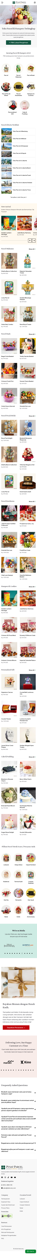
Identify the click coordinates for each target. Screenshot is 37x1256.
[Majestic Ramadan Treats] (28, 261)
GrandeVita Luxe (25, 406)
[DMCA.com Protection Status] (6, 1216)
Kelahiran (6, 881)
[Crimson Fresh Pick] (9, 371)
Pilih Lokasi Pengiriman (19, 43)
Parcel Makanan (18, 76)
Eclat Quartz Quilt (25, 491)
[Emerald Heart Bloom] (9, 795)
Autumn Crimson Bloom (8, 660)
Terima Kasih (18, 881)
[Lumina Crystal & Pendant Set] (28, 708)
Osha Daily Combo (7, 324)
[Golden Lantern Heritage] (8, 223)
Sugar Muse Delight (7, 832)
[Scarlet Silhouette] (28, 822)
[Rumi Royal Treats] (28, 314)
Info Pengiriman (6, 1229)
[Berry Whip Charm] (28, 769)
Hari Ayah (31, 900)
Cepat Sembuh (31, 865)
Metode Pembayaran (7, 1232)
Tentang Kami (5, 1199)
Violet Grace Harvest (8, 406)
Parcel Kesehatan (18, 94)
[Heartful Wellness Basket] (28, 565)
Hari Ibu (6, 900)
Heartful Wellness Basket (25, 576)
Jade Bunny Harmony (24, 233)
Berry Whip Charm (25, 779)
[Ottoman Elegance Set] (28, 454)
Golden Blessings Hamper (25, 298)
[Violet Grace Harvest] (9, 396)
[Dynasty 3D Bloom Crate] (28, 625)
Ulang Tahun (18, 865)
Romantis (18, 900)
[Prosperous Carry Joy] (28, 513)
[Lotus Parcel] (9, 287)
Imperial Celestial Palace (28, 660)
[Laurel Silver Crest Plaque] (9, 735)
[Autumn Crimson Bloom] (9, 650)
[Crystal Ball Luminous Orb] (28, 682)
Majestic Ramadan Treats (26, 272)
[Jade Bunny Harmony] (24, 223)
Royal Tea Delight (6, 438)
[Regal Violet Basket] (9, 346)
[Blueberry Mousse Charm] (9, 769)
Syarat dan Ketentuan (8, 1205)
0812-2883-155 (7, 1185)
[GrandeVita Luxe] (28, 396)
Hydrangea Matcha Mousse (26, 806)
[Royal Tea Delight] (9, 428)
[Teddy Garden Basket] (28, 346)
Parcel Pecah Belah (6, 94)
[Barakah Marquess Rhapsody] (28, 428)
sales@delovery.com (9, 1188)
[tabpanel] (9, 946)
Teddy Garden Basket (27, 356)
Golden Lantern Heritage (6, 233)
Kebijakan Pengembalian (8, 1235)
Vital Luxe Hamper (7, 575)
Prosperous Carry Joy (27, 523)
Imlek (18, 917)
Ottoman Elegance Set (27, 465)
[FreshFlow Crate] (28, 540)
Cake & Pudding (24, 113)
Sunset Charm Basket (26, 381)
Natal (6, 917)
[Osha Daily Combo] (9, 314)
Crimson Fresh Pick (7, 381)
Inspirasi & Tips (5, 1202)
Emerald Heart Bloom (8, 806)
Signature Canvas (7, 692)
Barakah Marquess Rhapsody (26, 439)
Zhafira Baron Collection (9, 271)
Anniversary (31, 917)
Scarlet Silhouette (26, 832)
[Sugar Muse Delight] (9, 822)
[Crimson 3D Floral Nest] (9, 625)
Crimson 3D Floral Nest (8, 635)
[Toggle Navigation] (2, 3)
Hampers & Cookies (30, 94)
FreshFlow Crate (25, 550)
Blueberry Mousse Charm (7, 780)
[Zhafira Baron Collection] (9, 261)
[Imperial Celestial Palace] (28, 650)
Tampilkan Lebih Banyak (18, 197)
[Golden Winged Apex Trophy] (28, 735)
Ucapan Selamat (31, 882)
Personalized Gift (12, 113)
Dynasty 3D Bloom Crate (27, 635)
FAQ (2, 1238)
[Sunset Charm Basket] (28, 371)
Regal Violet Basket (7, 356)
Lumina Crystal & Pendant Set (25, 719)
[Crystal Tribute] (9, 708)
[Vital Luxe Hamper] (9, 565)
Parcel (6, 75)
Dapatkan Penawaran (15, 1028)
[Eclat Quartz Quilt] (28, 481)
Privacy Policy (5, 1208)
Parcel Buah (31, 75)
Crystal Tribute (6, 719)
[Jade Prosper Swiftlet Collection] (9, 513)
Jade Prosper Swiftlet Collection (8, 524)
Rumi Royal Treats (25, 324)
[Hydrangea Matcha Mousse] (28, 795)
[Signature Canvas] (9, 682)
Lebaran (6, 865)
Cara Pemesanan (6, 1226)
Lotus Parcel (5, 298)
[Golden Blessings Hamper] (28, 287)
